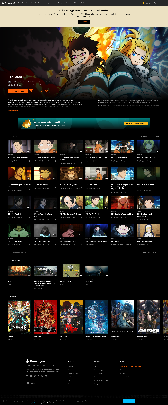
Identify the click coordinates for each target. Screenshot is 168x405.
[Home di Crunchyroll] (36, 361)
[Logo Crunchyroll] (8, 3)
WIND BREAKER (142, 336)
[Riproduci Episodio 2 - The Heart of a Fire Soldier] (45, 151)
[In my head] (96, 274)
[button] (49, 3)
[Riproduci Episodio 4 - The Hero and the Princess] (96, 151)
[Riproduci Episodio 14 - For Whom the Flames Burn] (45, 208)
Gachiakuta (37, 336)
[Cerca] (155, 3)
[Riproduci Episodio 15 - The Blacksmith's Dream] (71, 207)
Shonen (48, 82)
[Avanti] (164, 323)
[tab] (72, 345)
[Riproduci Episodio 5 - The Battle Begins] (122, 151)
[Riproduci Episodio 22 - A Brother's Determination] (96, 235)
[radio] (9, 85)
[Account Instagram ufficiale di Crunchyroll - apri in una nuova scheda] (34, 376)
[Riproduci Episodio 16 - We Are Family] (96, 207)
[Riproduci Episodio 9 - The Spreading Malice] (71, 178)
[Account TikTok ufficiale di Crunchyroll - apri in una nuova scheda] (42, 376)
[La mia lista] (160, 3)
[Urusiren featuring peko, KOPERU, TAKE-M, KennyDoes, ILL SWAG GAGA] (45, 276)
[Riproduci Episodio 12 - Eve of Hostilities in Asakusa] (148, 179)
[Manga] (46, 91)
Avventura (28, 82)
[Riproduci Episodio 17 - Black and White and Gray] (122, 207)
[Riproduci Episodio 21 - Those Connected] (71, 235)
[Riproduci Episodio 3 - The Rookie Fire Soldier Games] (71, 152)
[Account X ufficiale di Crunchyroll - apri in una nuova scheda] (38, 376)
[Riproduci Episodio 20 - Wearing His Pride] (45, 235)
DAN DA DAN (63, 336)
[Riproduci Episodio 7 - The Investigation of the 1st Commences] (19, 179)
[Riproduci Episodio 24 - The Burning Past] (148, 235)
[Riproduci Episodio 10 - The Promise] (96, 178)
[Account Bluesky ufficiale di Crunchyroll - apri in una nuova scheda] (46, 376)
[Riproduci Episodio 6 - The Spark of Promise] (148, 151)
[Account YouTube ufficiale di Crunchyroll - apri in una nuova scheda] (27, 376)
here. (66, 403)
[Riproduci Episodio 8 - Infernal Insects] (45, 178)
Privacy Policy (32, 403)
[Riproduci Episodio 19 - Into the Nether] (19, 235)
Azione (22, 82)
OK (129, 401)
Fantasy (34, 82)
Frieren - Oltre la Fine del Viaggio (95, 336)
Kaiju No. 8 (11, 336)
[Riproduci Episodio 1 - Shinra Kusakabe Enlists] (19, 151)
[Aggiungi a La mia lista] (31, 91)
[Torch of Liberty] (71, 274)
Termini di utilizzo (60, 14)
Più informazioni (13, 110)
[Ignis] (19, 274)
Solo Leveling (115, 336)
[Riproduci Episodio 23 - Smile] (122, 235)
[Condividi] (42, 91)
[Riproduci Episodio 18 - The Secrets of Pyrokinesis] (148, 208)
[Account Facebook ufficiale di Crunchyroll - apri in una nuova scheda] (31, 376)
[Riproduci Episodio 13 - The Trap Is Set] (19, 207)
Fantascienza (41, 82)
